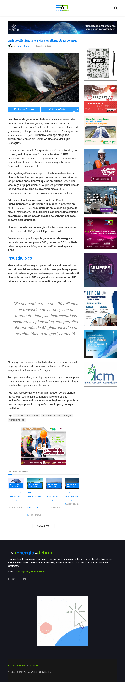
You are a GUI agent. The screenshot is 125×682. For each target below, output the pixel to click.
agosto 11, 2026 (72, 504)
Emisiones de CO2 (51, 415)
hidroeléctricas (16, 420)
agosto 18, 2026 (15, 508)
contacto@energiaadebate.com (29, 571)
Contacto (34, 666)
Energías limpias (14, 485)
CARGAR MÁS (43, 526)
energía (67, 415)
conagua (19, 415)
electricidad (33, 415)
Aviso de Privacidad (16, 666)
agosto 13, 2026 (53, 508)
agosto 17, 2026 (34, 515)
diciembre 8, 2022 (43, 46)
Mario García (24, 46)
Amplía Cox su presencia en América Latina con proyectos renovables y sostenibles (72, 496)
